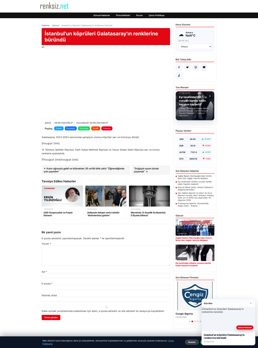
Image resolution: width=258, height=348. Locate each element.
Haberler (46, 25)
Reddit (95, 128)
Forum (139, 15)
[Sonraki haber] (209, 96)
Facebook (71, 128)
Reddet (192, 342)
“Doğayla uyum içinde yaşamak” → (146, 170)
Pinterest (107, 128)
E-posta (47, 283)
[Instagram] (195, 67)
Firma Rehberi (123, 15)
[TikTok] (179, 75)
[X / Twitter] (187, 67)
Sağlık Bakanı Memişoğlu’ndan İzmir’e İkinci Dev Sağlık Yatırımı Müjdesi (195, 177)
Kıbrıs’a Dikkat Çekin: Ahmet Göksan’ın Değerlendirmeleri (195, 188)
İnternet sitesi (49, 295)
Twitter (59, 128)
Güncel (55, 25)
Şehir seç (183, 41)
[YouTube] (204, 67)
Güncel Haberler (101, 15)
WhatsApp (84, 128)
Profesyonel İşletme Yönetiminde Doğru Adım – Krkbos (193, 204)
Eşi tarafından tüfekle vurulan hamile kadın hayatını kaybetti (195, 182)
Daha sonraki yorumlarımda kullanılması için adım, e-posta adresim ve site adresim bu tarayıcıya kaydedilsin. (103, 310)
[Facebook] (179, 67)
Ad (44, 271)
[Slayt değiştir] (190, 321)
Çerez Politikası (157, 15)
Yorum (46, 243)
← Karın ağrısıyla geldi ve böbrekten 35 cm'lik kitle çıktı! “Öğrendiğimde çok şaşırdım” (84, 170)
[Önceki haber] (203, 96)
